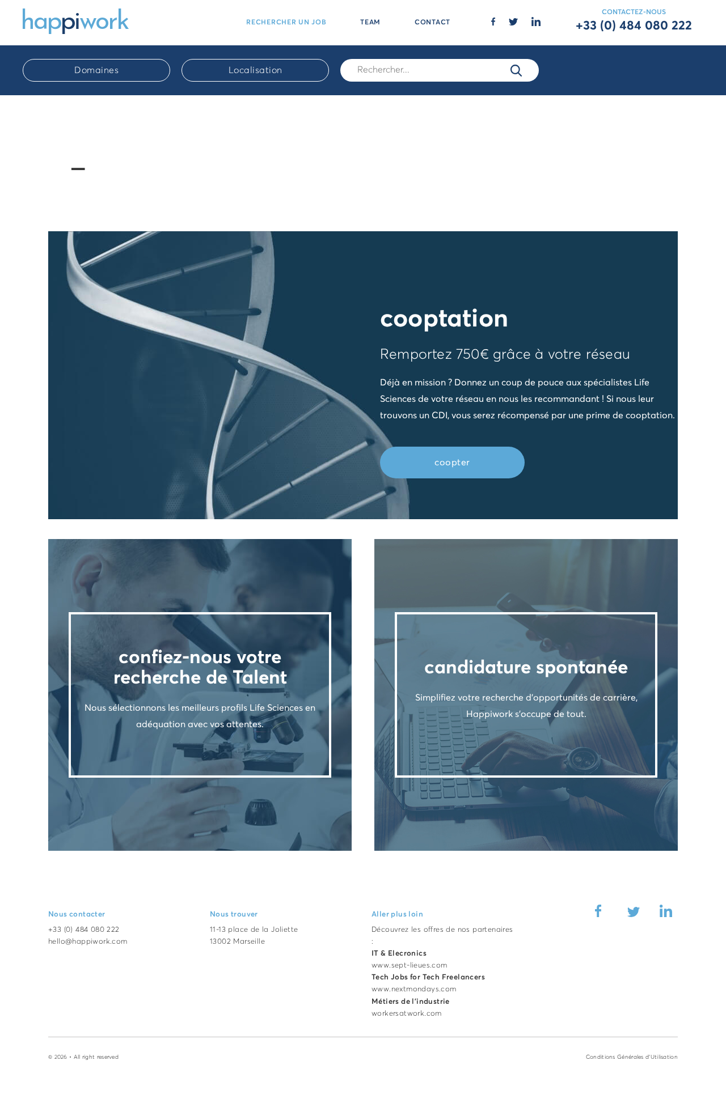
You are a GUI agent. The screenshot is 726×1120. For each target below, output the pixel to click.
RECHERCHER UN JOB (286, 22)
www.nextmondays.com (414, 989)
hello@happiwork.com (88, 941)
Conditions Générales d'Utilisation (632, 1057)
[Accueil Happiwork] (76, 20)
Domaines (96, 70)
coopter (452, 462)
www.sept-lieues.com (410, 965)
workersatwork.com (407, 1013)
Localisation (255, 70)
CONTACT (432, 22)
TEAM (370, 22)
